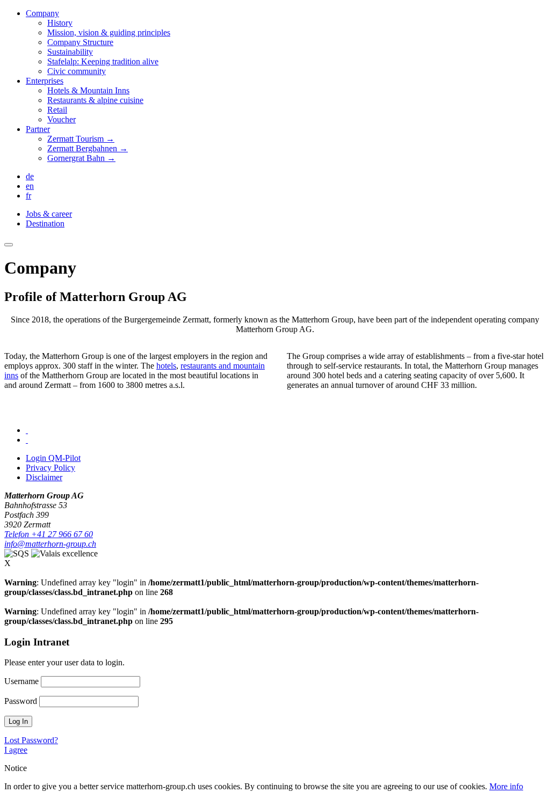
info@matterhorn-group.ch (50, 543)
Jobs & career (49, 213)
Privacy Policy (50, 467)
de (30, 176)
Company (42, 13)
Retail (57, 109)
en (30, 185)
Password (20, 701)
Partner (38, 129)
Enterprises (44, 80)
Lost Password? (31, 740)
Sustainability (70, 51)
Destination (45, 223)
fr (28, 195)
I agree (15, 749)
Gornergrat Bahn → (81, 158)
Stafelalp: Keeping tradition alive (102, 61)
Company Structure (80, 42)
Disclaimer (44, 477)
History (60, 22)
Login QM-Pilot (53, 458)
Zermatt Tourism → (80, 138)
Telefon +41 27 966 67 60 (48, 534)
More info (506, 786)
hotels (166, 365)
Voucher (61, 119)
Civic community (76, 71)
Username (21, 681)
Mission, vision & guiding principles (108, 32)
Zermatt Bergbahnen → (87, 148)
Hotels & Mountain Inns (88, 90)
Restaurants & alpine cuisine (95, 100)
